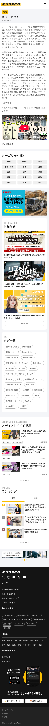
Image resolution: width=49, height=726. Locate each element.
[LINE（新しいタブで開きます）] (13, 577)
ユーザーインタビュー (13, 384)
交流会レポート (11, 352)
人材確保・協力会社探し (11, 589)
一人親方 (23, 406)
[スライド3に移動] (27, 560)
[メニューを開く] (45, 4)
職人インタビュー (28, 352)
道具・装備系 (6, 458)
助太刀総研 (30, 384)
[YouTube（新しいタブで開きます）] (24, 577)
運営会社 (5, 717)
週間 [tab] (13, 498)
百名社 (36, 395)
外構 (40, 167)
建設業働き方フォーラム (33, 379)
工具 (9, 172)
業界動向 (33, 368)
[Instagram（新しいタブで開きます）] (8, 577)
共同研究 (26, 390)
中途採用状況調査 (12, 390)
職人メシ (9, 379)
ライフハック (23, 363)
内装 (40, 161)
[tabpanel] (24, 521)
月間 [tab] (35, 498)
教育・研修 (25, 395)
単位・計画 (9, 167)
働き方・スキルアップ (10, 598)
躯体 (40, 182)
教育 (20, 374)
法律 (40, 172)
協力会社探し (10, 406)
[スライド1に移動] (22, 560)
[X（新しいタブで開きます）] (3, 577)
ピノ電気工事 (7, 144)
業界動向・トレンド (13, 401)
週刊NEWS (38, 390)
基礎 (24, 167)
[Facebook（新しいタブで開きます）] (19, 577)
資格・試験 (10, 363)
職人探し (28, 401)
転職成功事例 (27, 357)
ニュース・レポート (9, 603)
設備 (40, 177)
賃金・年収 (10, 374)
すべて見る (24, 323)
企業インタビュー (12, 357)
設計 (9, 182)
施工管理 (22, 368)
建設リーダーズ (11, 395)
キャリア (30, 374)
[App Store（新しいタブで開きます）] (14, 678)
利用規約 (5, 713)
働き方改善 (10, 368)
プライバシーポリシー (9, 710)
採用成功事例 (26, 347)
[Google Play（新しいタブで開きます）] (14, 682)
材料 (24, 172)
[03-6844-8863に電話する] (31, 693)
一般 (9, 161)
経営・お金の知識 (8, 594)
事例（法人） (37, 363)
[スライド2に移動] (24, 560)
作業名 (24, 161)
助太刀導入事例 (11, 347)
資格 (24, 182)
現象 (9, 177)
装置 (24, 177)
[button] (24, 480)
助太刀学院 (6, 661)
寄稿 (18, 379)
